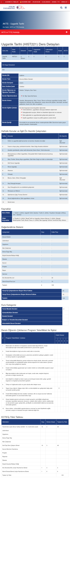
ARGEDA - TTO (51, 1)
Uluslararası (42, 1)
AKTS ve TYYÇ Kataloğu (17, 27)
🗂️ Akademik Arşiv (23, 1)
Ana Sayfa (6, 27)
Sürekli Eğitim (60, 1)
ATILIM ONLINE (33, 1)
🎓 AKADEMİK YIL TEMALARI (10, 1)
